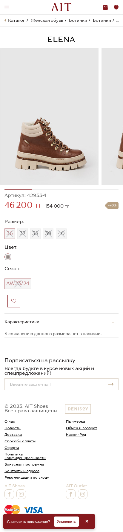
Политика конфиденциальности (25, 456)
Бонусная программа (24, 464)
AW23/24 (17, 283)
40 (61, 233)
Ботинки (78, 20)
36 (10, 233)
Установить (66, 521)
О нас (9, 421)
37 (23, 233)
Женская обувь (47, 20)
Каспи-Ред (76, 434)
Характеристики (21, 321)
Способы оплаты (20, 441)
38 (35, 233)
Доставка (13, 434)
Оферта (11, 447)
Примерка (75, 421)
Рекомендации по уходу (26, 477)
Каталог (16, 20)
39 (48, 233)
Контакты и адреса (21, 471)
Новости (12, 428)
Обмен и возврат (81, 428)
